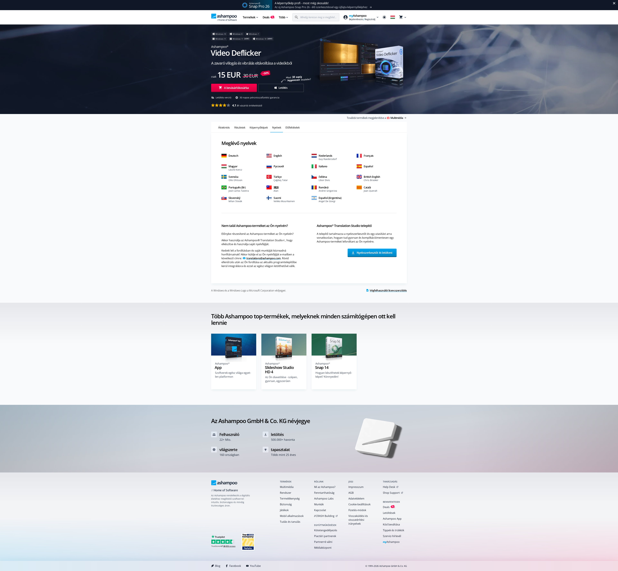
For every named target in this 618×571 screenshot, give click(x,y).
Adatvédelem (356, 498)
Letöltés (282, 88)
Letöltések (389, 513)
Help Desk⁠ (389, 487)
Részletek (239, 127)
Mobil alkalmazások (292, 516)
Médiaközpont (323, 547)
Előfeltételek (293, 127)
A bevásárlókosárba (236, 88)
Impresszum (356, 487)
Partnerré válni (323, 542)
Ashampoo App (392, 518)
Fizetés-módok (357, 510)
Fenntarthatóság (324, 493)
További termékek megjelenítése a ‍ (375, 118)
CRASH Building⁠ (324, 516)
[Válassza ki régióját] (393, 17)
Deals (268, 17)
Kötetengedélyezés (325, 530)
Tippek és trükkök (393, 530)
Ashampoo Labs (324, 498)
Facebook (235, 566)
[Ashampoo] (224, 483)
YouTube (255, 566)
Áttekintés (224, 127)
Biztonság (286, 504)
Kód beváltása (391, 524)
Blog (217, 566)
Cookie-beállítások (359, 504)
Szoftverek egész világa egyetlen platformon (233, 374)
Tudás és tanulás (290, 521)
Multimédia (287, 487)
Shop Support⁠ (391, 493)
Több (282, 17)
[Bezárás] (614, 3)
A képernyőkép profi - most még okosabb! (301, 3)
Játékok (284, 510)
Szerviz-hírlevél (392, 536)
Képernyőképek (259, 127)
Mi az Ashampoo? (324, 487)
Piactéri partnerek (325, 536)
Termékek (249, 17)
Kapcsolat (320, 510)
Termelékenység (290, 498)
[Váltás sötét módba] (384, 17)
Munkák (319, 504)
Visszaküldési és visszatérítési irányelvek (358, 519)
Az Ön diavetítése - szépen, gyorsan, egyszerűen (281, 379)
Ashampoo (391, 542)
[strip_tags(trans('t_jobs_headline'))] (248, 541)
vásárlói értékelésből (247, 105)
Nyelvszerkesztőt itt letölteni (374, 252)
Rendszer (285, 493)
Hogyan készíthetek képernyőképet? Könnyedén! (333, 374)
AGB (351, 493)
